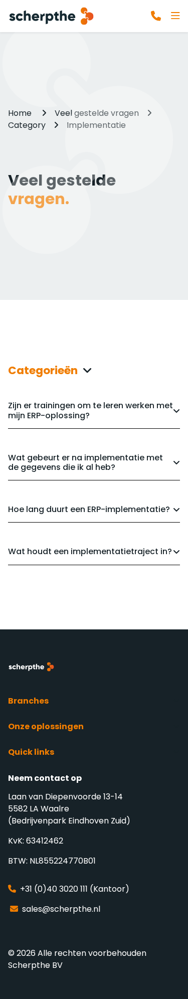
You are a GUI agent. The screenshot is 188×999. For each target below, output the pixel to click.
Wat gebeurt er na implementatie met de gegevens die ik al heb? (85, 462)
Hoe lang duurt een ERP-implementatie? (89, 509)
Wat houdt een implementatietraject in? (90, 551)
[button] (94, 370)
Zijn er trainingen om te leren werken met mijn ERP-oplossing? (90, 410)
